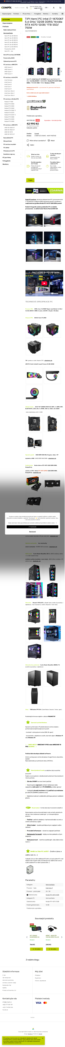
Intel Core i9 (8, 89)
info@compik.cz (7, 1002)
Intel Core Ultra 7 (9, 93)
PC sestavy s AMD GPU (10, 125)
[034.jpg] (34, 253)
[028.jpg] (34, 218)
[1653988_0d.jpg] (34, 498)
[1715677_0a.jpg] (34, 375)
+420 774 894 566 (8, 1007)
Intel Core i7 (8, 86)
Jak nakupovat (7, 977)
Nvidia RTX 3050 (9, 104)
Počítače (6, 26)
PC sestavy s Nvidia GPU (11, 99)
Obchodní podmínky (8, 980)
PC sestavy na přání (9, 144)
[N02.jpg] (52, 678)
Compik (37, 133)
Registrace (38, 978)
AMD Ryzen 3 (8, 67)
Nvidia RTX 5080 (9, 117)
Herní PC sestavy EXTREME (11, 55)
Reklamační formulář (34, 834)
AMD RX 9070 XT (9, 134)
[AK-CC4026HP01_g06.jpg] (34, 346)
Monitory (6, 164)
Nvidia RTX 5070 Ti (10, 115)
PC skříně (6, 147)
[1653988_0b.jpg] (52, 480)
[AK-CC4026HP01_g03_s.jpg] (52, 329)
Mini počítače (7, 141)
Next (62, 937)
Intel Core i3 (8, 82)
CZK (46, 7)
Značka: (46, 37)
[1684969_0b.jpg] (52, 423)
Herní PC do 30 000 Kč (11, 40)
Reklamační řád (7, 985)
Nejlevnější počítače (9, 30)
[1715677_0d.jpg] (34, 393)
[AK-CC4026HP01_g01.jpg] (34, 329)
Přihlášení (37, 975)
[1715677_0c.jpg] (52, 375)
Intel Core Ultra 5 (9, 91)
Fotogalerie (6, 161)
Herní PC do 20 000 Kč (11, 36)
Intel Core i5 (8, 84)
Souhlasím (33, 526)
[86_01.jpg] (34, 616)
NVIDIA (32, 1017)
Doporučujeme (7, 23)
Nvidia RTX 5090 (9, 119)
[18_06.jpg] (52, 633)
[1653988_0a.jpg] (34, 484)
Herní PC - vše (8, 51)
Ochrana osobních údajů (9, 982)
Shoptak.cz (30, 1033)
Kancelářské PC (8, 138)
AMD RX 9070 (8, 132)
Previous (27, 937)
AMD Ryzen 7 (8, 71)
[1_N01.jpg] (34, 678)
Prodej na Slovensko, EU (9, 990)
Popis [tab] (30, 180)
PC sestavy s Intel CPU (10, 77)
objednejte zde (48, 360)
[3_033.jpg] (52, 235)
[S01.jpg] (34, 589)
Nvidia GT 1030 (8, 101)
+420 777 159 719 (8, 1004)
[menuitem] (6, 14)
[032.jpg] (34, 235)
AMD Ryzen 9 (8, 74)
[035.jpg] (52, 253)
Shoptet (40, 1033)
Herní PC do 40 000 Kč (11, 42)
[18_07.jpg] (34, 650)
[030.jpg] (52, 218)
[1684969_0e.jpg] (34, 441)
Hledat (27, 7)
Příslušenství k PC (9, 151)
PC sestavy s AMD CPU (10, 64)
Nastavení (32, 531)
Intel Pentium (8, 80)
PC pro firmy (7, 157)
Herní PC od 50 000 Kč (11, 47)
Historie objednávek (40, 980)
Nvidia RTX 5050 (9, 106)
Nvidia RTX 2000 (9, 121)
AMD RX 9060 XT (9, 130)
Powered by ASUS (9, 49)
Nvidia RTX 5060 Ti (10, 110)
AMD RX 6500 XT (9, 127)
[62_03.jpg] (34, 633)
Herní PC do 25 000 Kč (11, 38)
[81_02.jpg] (52, 616)
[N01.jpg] (34, 572)
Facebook (5, 1009)
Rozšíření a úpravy (9, 154)
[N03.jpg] (34, 696)
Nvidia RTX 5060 (9, 108)
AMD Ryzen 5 (8, 69)
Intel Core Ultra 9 (9, 95)
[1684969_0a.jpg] (34, 423)
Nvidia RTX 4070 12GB (52, 895)
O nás (4, 975)
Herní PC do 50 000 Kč (11, 44)
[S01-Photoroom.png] (52, 590)
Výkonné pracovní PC (10, 61)
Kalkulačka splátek (32, 128)
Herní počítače (8, 33)
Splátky (5, 987)
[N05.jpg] (52, 572)
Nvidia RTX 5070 (9, 112)
